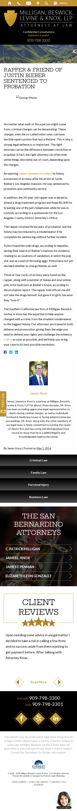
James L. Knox (18, 558)
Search (46, 3)
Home (9, 3)
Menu (63, 3)
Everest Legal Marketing (54, 776)
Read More (38, 682)
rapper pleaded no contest (35, 173)
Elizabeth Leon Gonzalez (29, 576)
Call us (8, 339)
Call (18, 3)
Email (28, 3)
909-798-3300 (38, 40)
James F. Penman (20, 567)
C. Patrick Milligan (23, 549)
